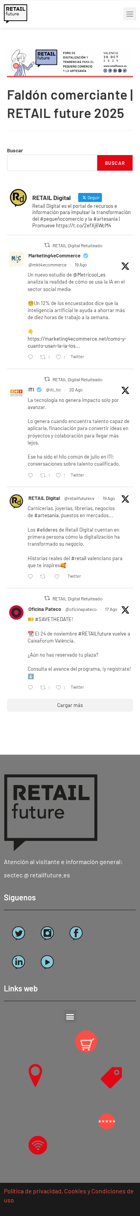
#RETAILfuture (94, 633)
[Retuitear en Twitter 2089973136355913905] (45, 577)
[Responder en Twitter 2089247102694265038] (32, 688)
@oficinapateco (81, 609)
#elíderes (47, 530)
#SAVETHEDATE (53, 619)
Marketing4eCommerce (54, 255)
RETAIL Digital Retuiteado (77, 245)
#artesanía (46, 515)
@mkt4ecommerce (47, 264)
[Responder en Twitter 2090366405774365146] (32, 475)
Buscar (15, 150)
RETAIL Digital (44, 498)
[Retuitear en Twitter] (47, 245)
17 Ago (111, 609)
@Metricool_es (89, 274)
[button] (129, 13)
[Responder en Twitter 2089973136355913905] (32, 577)
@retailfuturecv (79, 498)
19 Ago (81, 264)
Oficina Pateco (44, 609)
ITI (31, 389)
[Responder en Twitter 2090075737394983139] (32, 357)
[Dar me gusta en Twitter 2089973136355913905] (59, 577)
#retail (78, 558)
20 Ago (76, 389)
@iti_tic (53, 389)
